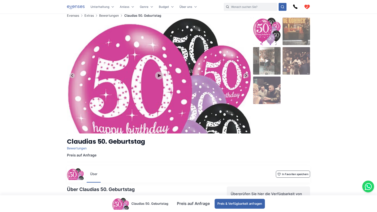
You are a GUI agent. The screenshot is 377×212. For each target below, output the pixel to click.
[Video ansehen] (159, 76)
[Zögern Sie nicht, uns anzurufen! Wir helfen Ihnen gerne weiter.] (295, 7)
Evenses (73, 15)
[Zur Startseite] (76, 7)
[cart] (307, 7)
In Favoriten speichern (295, 174)
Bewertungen (109, 15)
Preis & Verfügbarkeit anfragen (239, 204)
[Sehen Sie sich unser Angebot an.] (282, 7)
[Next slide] (246, 75)
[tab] (153, 131)
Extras (89, 15)
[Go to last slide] (72, 75)
